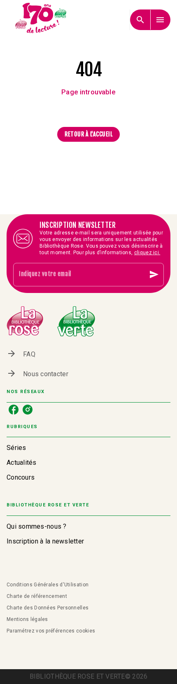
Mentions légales (27, 619)
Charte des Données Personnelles (47, 608)
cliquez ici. (147, 252)
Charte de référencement (37, 596)
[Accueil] (41, 19)
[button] (88, 134)
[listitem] (14, 410)
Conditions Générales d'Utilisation (47, 585)
